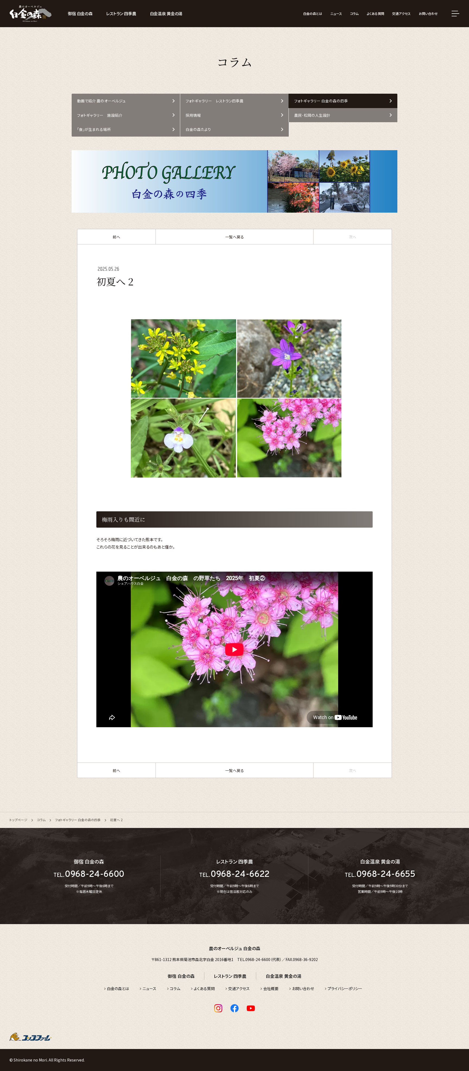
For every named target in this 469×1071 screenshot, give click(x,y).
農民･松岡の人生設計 (312, 115)
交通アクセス (401, 13)
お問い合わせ (428, 13)
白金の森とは (312, 13)
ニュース (336, 13)
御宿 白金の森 (80, 13)
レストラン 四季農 (121, 13)
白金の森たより (198, 129)
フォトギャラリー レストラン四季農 (214, 100)
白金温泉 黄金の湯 (166, 13)
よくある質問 (375, 13)
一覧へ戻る (234, 237)
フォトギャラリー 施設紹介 (99, 115)
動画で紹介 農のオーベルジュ (101, 100)
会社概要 (270, 988)
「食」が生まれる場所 (94, 129)
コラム (354, 13)
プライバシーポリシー (345, 988)
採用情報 (193, 115)
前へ (116, 237)
